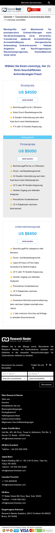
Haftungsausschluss (11, 415)
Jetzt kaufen (27, 100)
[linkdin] (50, 365)
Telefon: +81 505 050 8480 (14, 467)
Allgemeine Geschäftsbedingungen (18, 422)
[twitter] (33, 368)
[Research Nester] (12, 9)
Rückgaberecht (9, 412)
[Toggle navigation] (49, 9)
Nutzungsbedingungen (12, 409)
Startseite (8, 16)
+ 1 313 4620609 (9, 481)
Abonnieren (46, 384)
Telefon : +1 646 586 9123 (13, 499)
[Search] (49, 2)
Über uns (6, 399)
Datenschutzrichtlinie (11, 419)
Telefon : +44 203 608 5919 (14, 449)
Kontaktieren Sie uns (11, 405)
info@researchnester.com (14, 438)
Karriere (5, 402)
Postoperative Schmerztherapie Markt (32, 16)
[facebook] (47, 365)
